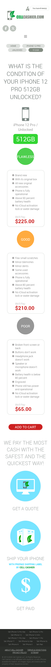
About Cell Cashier (14, 650)
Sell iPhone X (27, 644)
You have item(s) (40, 8)
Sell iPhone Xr (13, 644)
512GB (36, 50)
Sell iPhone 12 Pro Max (16, 632)
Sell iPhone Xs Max (26, 641)
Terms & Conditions (36, 650)
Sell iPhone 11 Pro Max (16, 638)
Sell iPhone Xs (42, 641)
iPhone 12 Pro (33, 46)
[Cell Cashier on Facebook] (6, 28)
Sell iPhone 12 (16, 635)
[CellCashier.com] (25, 12)
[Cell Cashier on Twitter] (13, 28)
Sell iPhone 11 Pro (36, 638)
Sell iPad (39, 644)
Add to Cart (25, 427)
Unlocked (17, 50)
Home (13, 46)
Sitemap (35, 652)
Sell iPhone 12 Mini (33, 635)
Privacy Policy (20, 652)
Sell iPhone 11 (9, 641)
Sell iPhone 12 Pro (36, 632)
